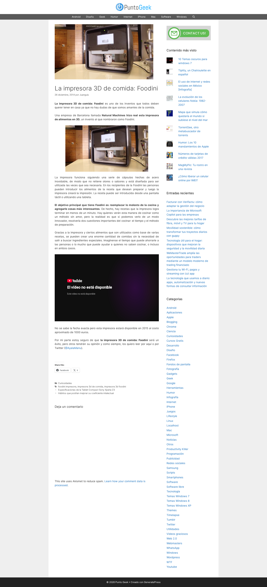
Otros (170, 444)
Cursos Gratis (175, 340)
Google (171, 383)
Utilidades (173, 529)
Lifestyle (172, 416)
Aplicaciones (174, 312)
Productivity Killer (177, 449)
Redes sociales (176, 463)
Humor (114, 16)
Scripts (171, 472)
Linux (170, 420)
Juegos (171, 411)
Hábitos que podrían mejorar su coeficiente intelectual (86, 393)
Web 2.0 (172, 538)
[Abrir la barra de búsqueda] (193, 17)
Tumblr (171, 519)
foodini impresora (67, 386)
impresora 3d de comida (90, 386)
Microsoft (172, 434)
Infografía (172, 397)
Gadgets (172, 373)
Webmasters (174, 543)
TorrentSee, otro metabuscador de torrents (189, 131)
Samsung (172, 468)
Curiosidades (65, 383)
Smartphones (175, 477)
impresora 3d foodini (115, 386)
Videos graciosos (177, 533)
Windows (182, 16)
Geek (102, 16)
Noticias (172, 439)
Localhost (173, 425)
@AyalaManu (73, 348)
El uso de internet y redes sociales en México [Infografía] (194, 85)
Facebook (173, 354)
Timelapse (173, 515)
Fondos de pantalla (178, 364)
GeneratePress (152, 582)
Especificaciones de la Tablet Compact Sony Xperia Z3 (86, 389)
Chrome (171, 326)
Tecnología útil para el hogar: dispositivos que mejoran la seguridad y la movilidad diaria (186, 244)
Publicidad (173, 458)
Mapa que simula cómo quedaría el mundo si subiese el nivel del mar (193, 116)
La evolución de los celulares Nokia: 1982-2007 (192, 100)
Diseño (90, 16)
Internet (128, 16)
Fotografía (173, 369)
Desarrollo (173, 345)
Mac (153, 16)
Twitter (171, 524)
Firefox (171, 359)
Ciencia (171, 331)
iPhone (142, 16)
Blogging (172, 321)
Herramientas (175, 387)
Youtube (172, 566)
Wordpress (173, 557)
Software (166, 16)
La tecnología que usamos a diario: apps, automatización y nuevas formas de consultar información (188, 282)
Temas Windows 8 (178, 500)
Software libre (175, 486)
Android (76, 16)
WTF (169, 562)
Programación (175, 453)
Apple (170, 317)
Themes (172, 510)
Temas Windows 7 (178, 496)
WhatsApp (173, 547)
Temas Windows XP (179, 505)
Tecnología (173, 491)
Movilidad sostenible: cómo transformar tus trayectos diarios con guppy (187, 231)
